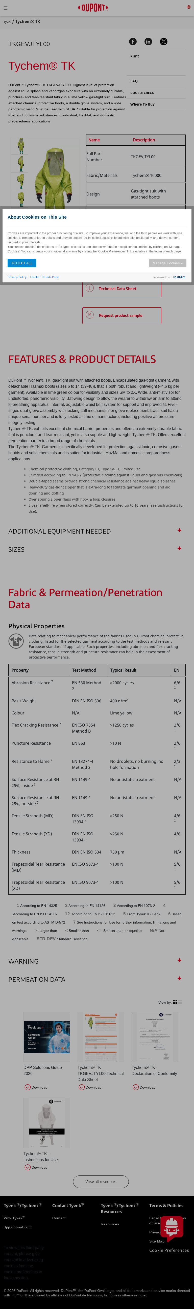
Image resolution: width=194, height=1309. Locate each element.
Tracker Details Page (44, 277)
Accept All (22, 263)
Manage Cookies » (168, 263)
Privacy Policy (17, 277)
